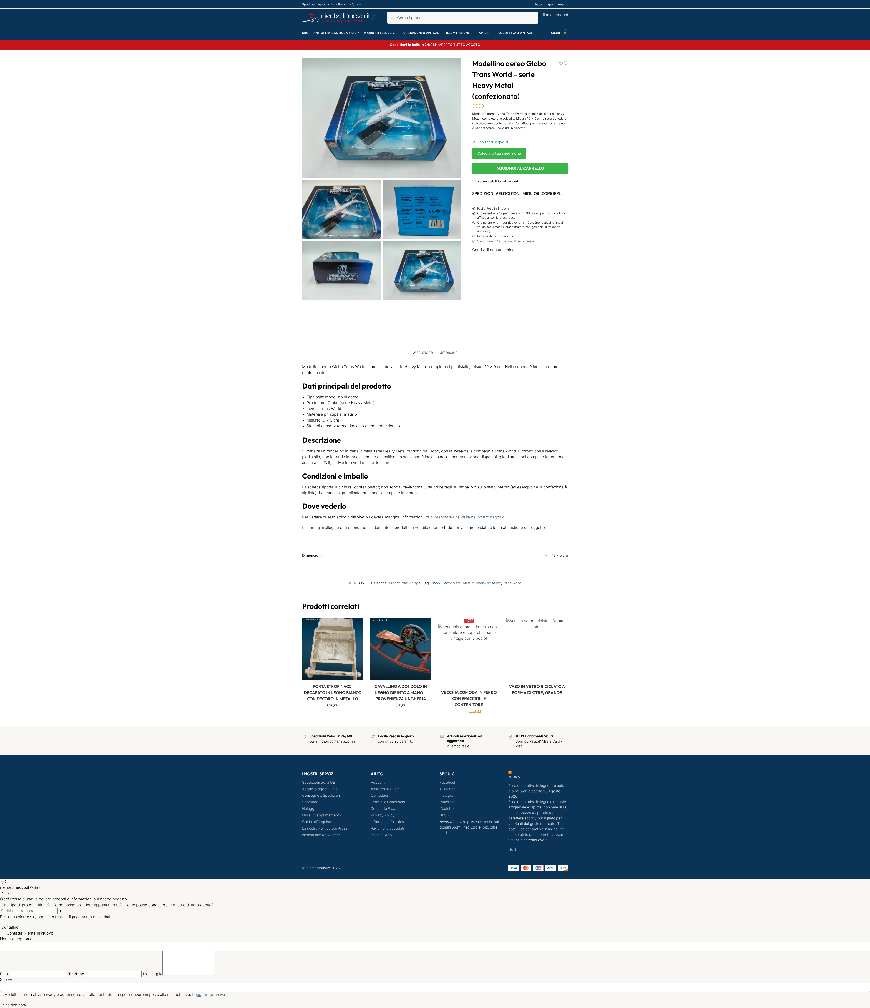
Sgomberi (310, 802)
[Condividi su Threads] (520, 286)
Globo (435, 583)
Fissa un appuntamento (321, 815)
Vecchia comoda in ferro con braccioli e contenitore (469, 698)
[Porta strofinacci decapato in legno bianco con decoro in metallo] (332, 649)
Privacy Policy (383, 815)
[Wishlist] (356, 624)
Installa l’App (381, 835)
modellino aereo (488, 583)
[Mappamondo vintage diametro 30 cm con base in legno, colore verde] (561, 63)
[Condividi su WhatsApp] (520, 302)
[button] (559, 33)
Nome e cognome (16, 939)
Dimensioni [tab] (449, 352)
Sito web (8, 979)
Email (5, 974)
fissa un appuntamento (551, 4)
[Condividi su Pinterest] (520, 294)
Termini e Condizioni (388, 802)
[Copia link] (477, 327)
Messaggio (152, 974)
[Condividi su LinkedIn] (520, 310)
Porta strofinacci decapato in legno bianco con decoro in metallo (332, 692)
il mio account (555, 15)
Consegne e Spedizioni (321, 795)
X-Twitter (447, 789)
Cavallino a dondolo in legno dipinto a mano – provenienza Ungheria (401, 692)
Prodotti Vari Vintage (404, 583)
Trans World (512, 583)
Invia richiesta (13, 1005)
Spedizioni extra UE (318, 782)
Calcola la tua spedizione (499, 153)
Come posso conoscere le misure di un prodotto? (169, 905)
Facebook (448, 782)
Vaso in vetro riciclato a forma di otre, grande (537, 689)
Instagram (448, 795)
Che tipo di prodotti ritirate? (25, 905)
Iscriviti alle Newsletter (321, 835)
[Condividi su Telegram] (520, 319)
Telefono (76, 974)
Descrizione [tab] (422, 352)
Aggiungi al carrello (520, 168)
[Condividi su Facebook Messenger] (520, 270)
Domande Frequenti (387, 808)
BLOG (444, 815)
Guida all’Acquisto (317, 822)
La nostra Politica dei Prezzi (325, 828)
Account (378, 782)
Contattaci (379, 795)
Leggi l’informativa (208, 994)
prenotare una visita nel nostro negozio (469, 517)
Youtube (447, 808)
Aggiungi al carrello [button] (333, 715)
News (514, 777)
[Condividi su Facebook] (520, 262)
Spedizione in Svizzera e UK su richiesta (505, 241)
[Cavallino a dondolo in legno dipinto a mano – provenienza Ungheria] (400, 649)
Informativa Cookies (387, 822)
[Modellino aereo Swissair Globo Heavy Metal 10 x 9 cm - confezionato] (565, 63)
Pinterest (447, 802)
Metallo (468, 583)
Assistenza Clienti (386, 789)
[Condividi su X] (520, 278)
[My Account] (373, 18)
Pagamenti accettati (387, 828)
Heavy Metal (451, 583)
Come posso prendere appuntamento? (87, 905)
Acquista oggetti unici (320, 789)
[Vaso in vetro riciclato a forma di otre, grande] (537, 649)
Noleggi (308, 808)
